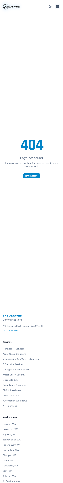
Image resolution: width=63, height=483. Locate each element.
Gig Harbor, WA (11, 450)
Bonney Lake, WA (12, 439)
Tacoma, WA (9, 424)
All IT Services (10, 405)
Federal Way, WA (11, 444)
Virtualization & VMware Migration (21, 359)
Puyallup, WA (9, 434)
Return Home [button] (32, 175)
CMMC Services (11, 395)
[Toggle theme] (50, 6)
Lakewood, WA (10, 429)
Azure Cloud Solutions (14, 353)
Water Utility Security (14, 374)
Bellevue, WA (9, 476)
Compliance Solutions (14, 385)
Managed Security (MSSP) (17, 369)
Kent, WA (7, 470)
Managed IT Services (13, 348)
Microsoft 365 (10, 379)
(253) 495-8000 (12, 330)
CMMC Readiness (12, 390)
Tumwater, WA (10, 465)
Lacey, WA (8, 460)
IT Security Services (13, 364)
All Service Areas (11, 481)
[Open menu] (57, 6)
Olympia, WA (9, 455)
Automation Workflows (15, 400)
